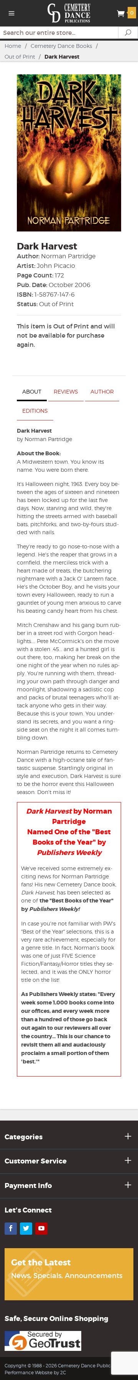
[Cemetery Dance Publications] (69, 12)
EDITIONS (35, 410)
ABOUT (31, 391)
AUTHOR (102, 391)
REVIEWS (66, 391)
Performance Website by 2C (35, 1372)
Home (13, 46)
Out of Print (20, 56)
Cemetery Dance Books (61, 46)
